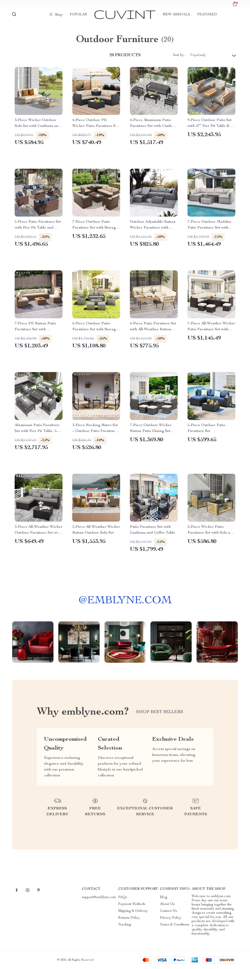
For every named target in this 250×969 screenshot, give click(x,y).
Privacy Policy (170, 918)
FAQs (122, 897)
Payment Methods (131, 904)
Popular (78, 14)
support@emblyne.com (99, 897)
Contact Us (168, 911)
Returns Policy (129, 918)
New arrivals (176, 14)
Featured (207, 14)
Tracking (124, 924)
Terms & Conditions (174, 924)
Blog (163, 897)
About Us (167, 904)
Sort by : (179, 55)
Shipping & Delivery (133, 911)
